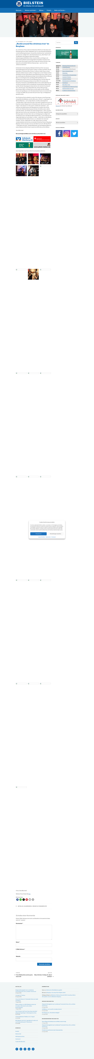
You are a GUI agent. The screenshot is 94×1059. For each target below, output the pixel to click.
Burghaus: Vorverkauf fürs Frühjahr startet (56, 992)
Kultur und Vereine (59, 10)
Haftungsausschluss (19, 1036)
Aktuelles (21, 906)
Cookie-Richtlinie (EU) (20, 1041)
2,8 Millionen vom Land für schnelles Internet (52, 1009)
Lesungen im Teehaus (20, 995)
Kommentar (19, 923)
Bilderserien (28, 906)
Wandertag (64, 73)
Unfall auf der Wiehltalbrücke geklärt (54, 990)
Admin (30, 41)
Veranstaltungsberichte (39, 906)
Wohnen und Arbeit (30, 10)
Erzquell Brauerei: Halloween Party (70, 86)
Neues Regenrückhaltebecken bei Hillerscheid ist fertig (54, 1021)
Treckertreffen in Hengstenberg (69, 75)
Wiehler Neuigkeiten (48, 1001)
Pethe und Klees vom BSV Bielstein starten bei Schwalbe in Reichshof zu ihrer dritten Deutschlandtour (25, 1006)
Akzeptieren (38, 533)
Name (18, 942)
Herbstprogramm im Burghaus (69, 80)
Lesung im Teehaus (66, 76)
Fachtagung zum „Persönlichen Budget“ (51, 1012)
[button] (17, 899)
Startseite (18, 10)
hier (29, 894)
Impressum (53, 536)
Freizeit (49, 10)
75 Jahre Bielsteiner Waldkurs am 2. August (25, 1016)
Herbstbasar (65, 82)
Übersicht (58, 105)
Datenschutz (48, 536)
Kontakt (17, 1031)
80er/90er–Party (66, 84)
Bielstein (33, 3)
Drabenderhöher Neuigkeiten (50, 1018)
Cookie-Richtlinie (41, 536)
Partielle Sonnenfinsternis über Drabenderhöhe (52, 1030)
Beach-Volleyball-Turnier (67, 71)
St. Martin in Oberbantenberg (68, 90)
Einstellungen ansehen (55, 533)
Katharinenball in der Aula (68, 88)
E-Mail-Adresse (20, 949)
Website (18, 956)
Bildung (41, 10)
